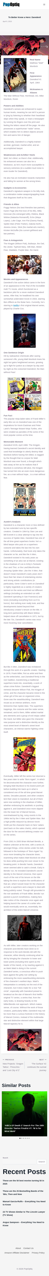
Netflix (16, 305)
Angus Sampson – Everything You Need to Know (23, 1224)
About (18, 1248)
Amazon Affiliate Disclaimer (16, 1253)
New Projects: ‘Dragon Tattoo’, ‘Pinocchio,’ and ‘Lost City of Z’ (13, 1065)
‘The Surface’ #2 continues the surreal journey (36, 1065)
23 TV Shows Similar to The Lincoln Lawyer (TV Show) (24, 1213)
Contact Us (28, 1248)
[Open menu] (44, 4)
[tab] (20, 1138)
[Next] (43, 1114)
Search (5, 1158)
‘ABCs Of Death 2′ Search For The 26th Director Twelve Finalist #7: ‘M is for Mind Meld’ (24, 1128)
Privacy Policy (38, 1253)
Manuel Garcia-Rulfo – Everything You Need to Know (24, 1203)
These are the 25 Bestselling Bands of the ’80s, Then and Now (23, 1192)
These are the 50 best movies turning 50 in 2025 (23, 1182)
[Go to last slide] (6, 1114)
